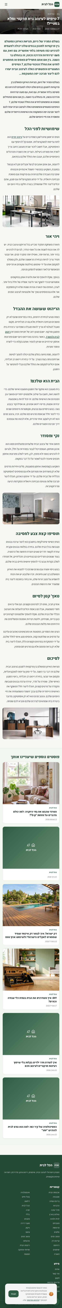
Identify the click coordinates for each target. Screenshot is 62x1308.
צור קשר (55, 1273)
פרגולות (26, 1240)
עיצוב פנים (55, 1236)
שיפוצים (56, 1249)
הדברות (56, 1205)
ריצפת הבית (25, 1245)
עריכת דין (55, 1240)
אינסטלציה (25, 1192)
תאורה (56, 1254)
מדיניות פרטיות (53, 1282)
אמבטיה (56, 1196)
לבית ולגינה (54, 1218)
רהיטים (56, 1245)
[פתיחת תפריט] (6, 4)
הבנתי (13, 1293)
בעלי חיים (26, 1196)
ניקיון (28, 1227)
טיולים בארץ (54, 1214)
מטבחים (56, 1223)
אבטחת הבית (54, 1192)
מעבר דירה (25, 1223)
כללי (28, 1214)
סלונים (56, 1232)
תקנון (57, 1278)
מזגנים (27, 1218)
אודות (57, 1269)
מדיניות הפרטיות (33, 1300)
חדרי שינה (55, 1210)
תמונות (27, 1254)
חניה (28, 1210)
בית (58, 14)
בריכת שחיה (54, 1201)
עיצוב (27, 1232)
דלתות (27, 1201)
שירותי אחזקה (24, 1249)
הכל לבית (51, 14)
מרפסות (56, 1227)
